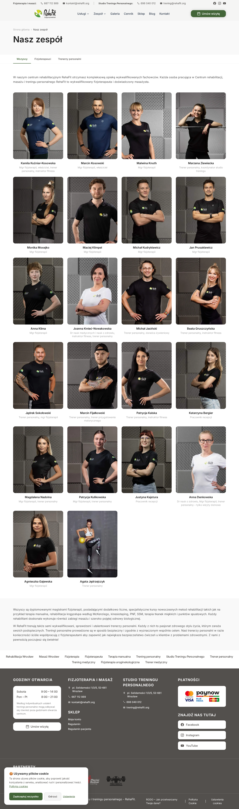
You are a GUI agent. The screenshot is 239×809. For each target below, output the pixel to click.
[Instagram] (219, 3)
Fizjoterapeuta (94, 656)
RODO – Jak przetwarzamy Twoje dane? (161, 801)
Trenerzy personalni (69, 58)
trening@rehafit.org (174, 3)
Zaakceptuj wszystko (26, 796)
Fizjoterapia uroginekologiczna (120, 662)
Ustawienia (69, 796)
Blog (152, 13)
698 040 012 (148, 3)
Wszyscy (22, 58)
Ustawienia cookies (217, 801)
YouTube (192, 745)
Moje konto (74, 719)
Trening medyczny (83, 662)
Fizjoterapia (72, 656)
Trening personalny (148, 656)
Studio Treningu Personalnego (185, 656)
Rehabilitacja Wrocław (19, 656)
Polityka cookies (18, 786)
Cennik (128, 13)
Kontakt (164, 13)
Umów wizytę (211, 13)
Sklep (141, 13)
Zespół (98, 13)
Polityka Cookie (193, 801)
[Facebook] (214, 3)
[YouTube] (224, 3)
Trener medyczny (156, 662)
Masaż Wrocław (49, 656)
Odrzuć (52, 796)
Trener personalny (221, 656)
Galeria (115, 13)
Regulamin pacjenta (79, 728)
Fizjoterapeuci (42, 58)
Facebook (192, 724)
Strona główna (21, 29)
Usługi (81, 13)
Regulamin (74, 724)
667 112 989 (51, 3)
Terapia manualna (119, 656)
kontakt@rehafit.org (77, 3)
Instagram (192, 735)
